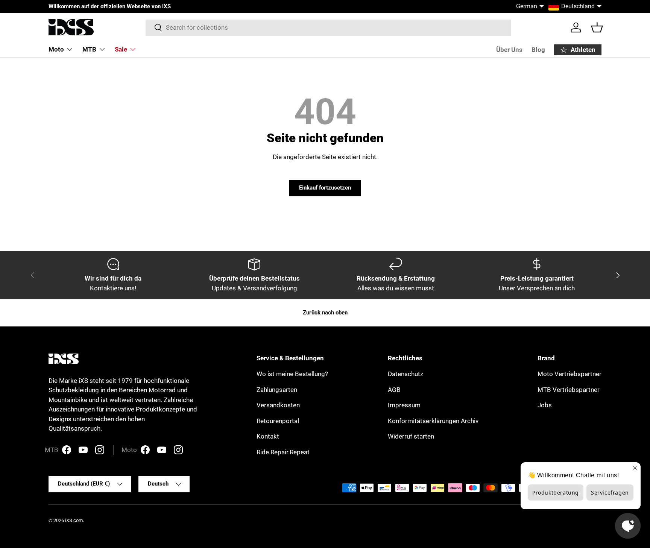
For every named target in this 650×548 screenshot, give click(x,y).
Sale (121, 49)
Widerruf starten (411, 436)
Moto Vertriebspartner (569, 374)
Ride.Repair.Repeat (283, 452)
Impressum (404, 405)
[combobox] (329, 27)
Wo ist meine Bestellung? (292, 374)
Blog (538, 49)
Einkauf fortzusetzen (325, 187)
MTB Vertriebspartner (569, 389)
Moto (56, 49)
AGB (394, 389)
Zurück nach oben (325, 312)
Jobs (545, 405)
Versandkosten (278, 405)
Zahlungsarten (277, 389)
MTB (89, 49)
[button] (597, 27)
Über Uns (509, 49)
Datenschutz (405, 374)
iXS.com (74, 520)
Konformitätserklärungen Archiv (433, 421)
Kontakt (268, 436)
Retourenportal (278, 421)
